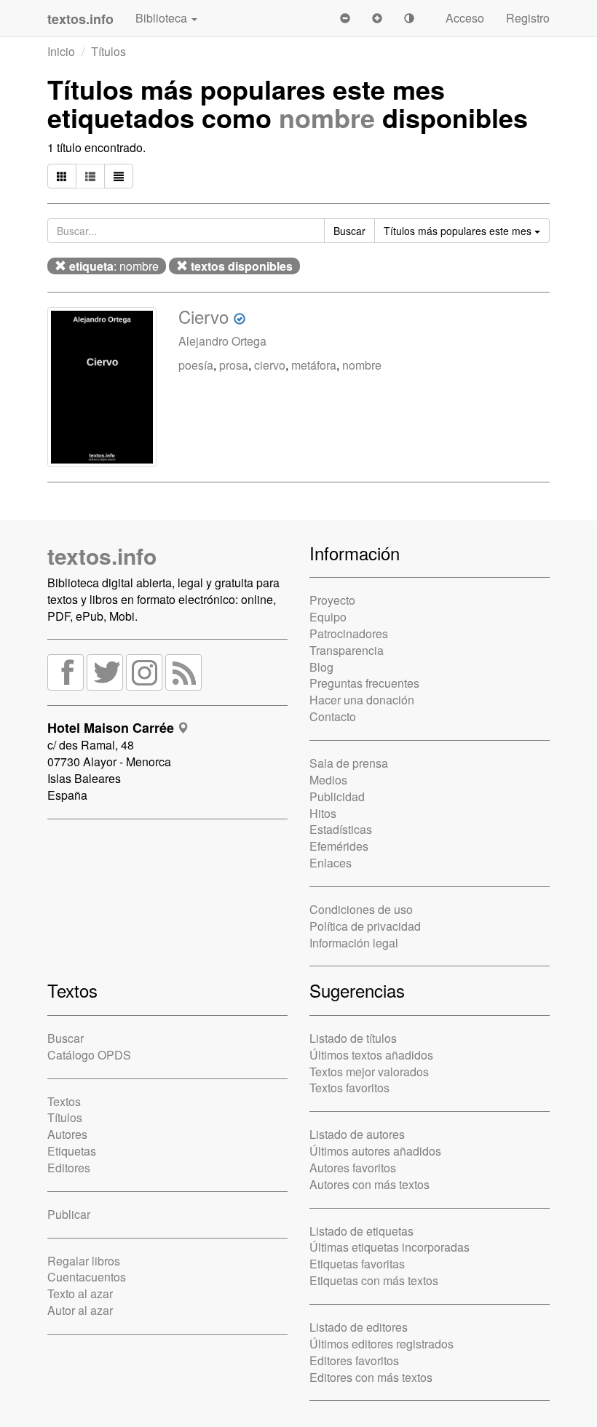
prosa (233, 365)
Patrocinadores (348, 633)
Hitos (322, 813)
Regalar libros (83, 1260)
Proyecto (332, 600)
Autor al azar (80, 1310)
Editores (68, 1167)
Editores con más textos (370, 1377)
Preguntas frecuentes (364, 683)
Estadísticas (340, 829)
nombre (327, 117)
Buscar (65, 1038)
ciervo (269, 365)
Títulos (108, 51)
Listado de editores (358, 1327)
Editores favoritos (354, 1360)
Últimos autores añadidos (375, 1150)
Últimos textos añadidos (371, 1054)
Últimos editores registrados (381, 1343)
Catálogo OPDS (89, 1054)
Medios (328, 779)
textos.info (102, 555)
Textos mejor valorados (369, 1071)
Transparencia (346, 650)
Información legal (353, 942)
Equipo (328, 616)
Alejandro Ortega (222, 341)
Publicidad (337, 796)
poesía (195, 365)
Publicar (68, 1214)
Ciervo (203, 316)
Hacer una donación (361, 699)
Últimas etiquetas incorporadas (389, 1247)
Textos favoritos (349, 1087)
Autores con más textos (369, 1184)
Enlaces (330, 862)
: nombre (114, 266)
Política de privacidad (365, 926)
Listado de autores (357, 1134)
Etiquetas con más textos (373, 1280)
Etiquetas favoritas (357, 1263)
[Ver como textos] (118, 176)
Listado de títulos (353, 1038)
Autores (67, 1134)
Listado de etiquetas (361, 1231)
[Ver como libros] (61, 176)
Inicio (61, 51)
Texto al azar (80, 1293)
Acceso (465, 17)
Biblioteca (162, 17)
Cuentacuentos (86, 1276)
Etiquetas (71, 1150)
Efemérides (338, 846)
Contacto (332, 716)
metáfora (313, 365)
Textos (64, 1101)
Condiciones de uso (361, 909)
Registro (528, 17)
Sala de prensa (348, 763)
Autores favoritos (352, 1167)
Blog (321, 667)
